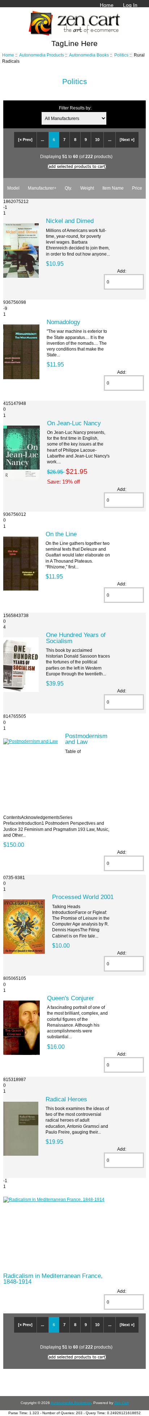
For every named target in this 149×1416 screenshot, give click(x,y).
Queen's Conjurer (70, 998)
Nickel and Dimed (70, 220)
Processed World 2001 (83, 896)
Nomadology (63, 322)
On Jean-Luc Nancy (74, 423)
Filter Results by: (75, 107)
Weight (87, 188)
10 (97, 139)
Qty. (68, 188)
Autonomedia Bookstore (71, 1403)
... (42, 139)
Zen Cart (121, 1403)
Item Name (113, 188)
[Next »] (127, 139)
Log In (130, 5)
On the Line (61, 534)
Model (13, 188)
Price (137, 188)
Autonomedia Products (41, 55)
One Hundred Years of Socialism (76, 637)
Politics (121, 55)
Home (107, 5)
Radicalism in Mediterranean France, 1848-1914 (53, 1278)
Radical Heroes (66, 1099)
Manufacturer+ (42, 188)
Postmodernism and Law (86, 738)
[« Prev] (25, 139)
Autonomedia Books (89, 55)
